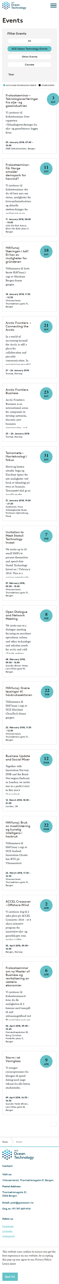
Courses (29, 64)
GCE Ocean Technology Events (29, 48)
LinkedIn (7, 1231)
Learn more (9, 1264)
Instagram (8, 1236)
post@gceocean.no (22, 1202)
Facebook (8, 1226)
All (29, 40)
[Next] (53, 1124)
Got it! (10, 1277)
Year (11, 74)
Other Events (29, 56)
